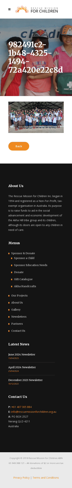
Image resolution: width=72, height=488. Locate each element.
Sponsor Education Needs (30, 265)
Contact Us (18, 330)
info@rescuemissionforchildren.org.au (33, 411)
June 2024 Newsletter (21, 354)
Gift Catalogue (23, 279)
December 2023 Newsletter (25, 380)
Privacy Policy (21, 477)
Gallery (15, 309)
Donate (18, 272)
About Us (17, 302)
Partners (17, 323)
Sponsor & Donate (23, 253)
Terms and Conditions (45, 477)
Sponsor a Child (24, 258)
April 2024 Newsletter (22, 367)
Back (19, 146)
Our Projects (19, 295)
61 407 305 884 (21, 407)
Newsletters (18, 316)
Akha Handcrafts (25, 286)
